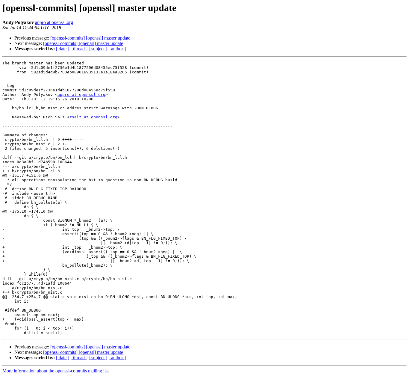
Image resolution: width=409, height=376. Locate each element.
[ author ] (117, 48)
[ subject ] (98, 48)
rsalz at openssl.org (93, 117)
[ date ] (62, 48)
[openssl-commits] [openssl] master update (90, 37)
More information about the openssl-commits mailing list (55, 370)
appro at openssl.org (54, 22)
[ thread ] (78, 48)
